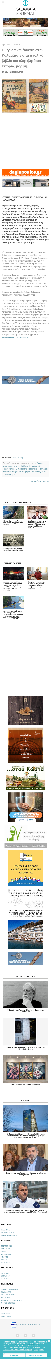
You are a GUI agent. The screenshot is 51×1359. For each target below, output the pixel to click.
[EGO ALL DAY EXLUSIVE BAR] (25, 24)
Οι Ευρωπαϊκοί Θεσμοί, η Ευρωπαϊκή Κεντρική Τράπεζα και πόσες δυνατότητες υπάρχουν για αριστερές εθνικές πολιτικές (26, 1135)
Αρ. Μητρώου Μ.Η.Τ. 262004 (28, 1325)
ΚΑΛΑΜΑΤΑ (5, 1230)
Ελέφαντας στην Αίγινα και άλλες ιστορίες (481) (13, 549)
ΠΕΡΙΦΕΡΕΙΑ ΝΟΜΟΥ (9, 1235)
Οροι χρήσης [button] (39, 1350)
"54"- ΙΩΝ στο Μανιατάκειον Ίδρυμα (25, 1085)
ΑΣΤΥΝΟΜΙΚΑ (6, 1254)
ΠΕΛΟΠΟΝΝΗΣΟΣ (7, 1233)
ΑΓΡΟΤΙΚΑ (5, 1273)
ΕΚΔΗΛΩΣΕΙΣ (6, 1292)
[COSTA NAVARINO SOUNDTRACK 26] (25, 746)
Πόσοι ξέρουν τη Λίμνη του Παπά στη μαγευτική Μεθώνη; (13, 522)
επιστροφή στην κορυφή (39, 481)
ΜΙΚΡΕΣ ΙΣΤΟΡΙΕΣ (8, 1303)
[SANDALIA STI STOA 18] (25, 711)
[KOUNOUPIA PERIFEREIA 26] (25, 808)
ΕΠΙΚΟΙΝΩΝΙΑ (6, 1316)
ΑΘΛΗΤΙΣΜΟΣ (6, 1297)
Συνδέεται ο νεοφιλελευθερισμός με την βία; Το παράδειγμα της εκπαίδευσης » (25, 472)
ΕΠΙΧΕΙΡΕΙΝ (5, 1276)
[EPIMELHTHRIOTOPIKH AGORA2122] (25, 381)
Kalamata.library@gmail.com (14, 337)
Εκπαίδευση (17, 458)
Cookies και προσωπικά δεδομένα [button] (17, 1350)
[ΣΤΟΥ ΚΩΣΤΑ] (25, 779)
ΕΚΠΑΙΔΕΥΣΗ (6, 1249)
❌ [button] (49, 1341)
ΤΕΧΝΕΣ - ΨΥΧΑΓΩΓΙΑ (9, 1289)
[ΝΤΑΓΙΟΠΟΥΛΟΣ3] (25, 174)
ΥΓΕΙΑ (3, 1251)
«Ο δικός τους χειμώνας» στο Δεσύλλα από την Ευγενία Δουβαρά (26, 1048)
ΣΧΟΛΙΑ (4, 1260)
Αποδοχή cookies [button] (36, 1355)
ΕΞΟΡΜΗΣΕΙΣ (6, 1262)
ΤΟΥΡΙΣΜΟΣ (5, 1279)
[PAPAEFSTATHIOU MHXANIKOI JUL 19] (25, 936)
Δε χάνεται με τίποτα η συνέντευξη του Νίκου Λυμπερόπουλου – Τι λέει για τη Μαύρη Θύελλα (37, 524)
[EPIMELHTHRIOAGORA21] (25, 959)
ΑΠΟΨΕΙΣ (4, 1257)
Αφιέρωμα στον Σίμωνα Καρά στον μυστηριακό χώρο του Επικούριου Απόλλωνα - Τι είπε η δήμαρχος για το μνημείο (12, 586)
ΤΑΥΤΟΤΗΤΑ (5, 1314)
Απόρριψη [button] (14, 1355)
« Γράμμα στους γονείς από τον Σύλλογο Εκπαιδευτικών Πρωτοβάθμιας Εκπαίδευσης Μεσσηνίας (23, 466)
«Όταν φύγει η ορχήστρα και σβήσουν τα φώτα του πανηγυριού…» (25, 1174)
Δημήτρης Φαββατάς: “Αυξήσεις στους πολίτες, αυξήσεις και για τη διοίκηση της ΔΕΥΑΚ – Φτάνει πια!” (26, 1211)
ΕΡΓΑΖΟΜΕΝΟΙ (6, 1246)
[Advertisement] (25, 141)
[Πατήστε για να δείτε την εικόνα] (25, 96)
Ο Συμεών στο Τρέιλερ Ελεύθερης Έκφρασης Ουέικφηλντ (25, 1011)
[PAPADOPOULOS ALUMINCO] (25, 184)
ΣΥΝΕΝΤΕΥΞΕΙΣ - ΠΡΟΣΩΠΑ (11, 1300)
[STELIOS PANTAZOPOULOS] (25, 904)
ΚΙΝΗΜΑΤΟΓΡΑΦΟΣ (8, 1295)
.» (15, 337)
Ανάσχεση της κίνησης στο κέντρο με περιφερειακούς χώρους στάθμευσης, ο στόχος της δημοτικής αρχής (13, 614)
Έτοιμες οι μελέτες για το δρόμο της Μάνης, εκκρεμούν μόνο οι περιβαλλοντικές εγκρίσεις (36, 585)
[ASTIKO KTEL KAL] (25, 869)
